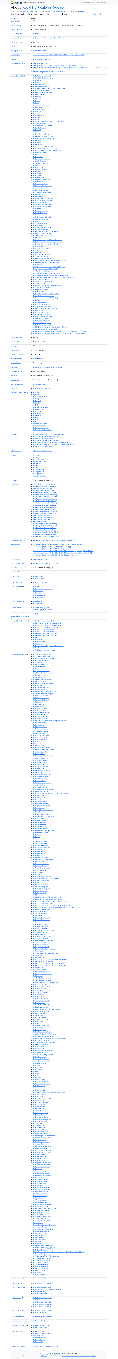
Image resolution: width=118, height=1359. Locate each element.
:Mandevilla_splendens (41, 920)
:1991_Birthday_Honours (42, 978)
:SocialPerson (38, 459)
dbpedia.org (81, 11)
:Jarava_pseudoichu (40, 945)
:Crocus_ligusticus (40, 855)
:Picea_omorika (39, 1090)
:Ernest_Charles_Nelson (41, 972)
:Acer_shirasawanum (41, 758)
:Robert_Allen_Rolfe (40, 229)
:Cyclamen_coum (39, 689)
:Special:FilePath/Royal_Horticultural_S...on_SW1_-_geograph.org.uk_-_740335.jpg (63, 551)
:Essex (36, 103)
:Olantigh (37, 1088)
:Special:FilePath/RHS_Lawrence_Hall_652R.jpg (52, 547)
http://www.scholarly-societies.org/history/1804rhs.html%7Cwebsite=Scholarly (58, 65)
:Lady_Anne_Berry (39, 252)
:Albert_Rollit (38, 1214)
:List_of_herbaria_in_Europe (43, 903)
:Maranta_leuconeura (41, 922)
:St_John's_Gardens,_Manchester (44, 1034)
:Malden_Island (39, 1086)
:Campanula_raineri (40, 1113)
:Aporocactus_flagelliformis (43, 1055)
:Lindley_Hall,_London (41, 219)
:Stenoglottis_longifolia (41, 990)
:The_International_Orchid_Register (45, 648)
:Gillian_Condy (38, 576)
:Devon (36, 101)
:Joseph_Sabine (39, 595)
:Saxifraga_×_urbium (40, 912)
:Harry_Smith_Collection (42, 314)
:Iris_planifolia (38, 1115)
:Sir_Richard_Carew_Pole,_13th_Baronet (47, 151)
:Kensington (38, 107)
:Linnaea (36, 837)
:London (36, 34)
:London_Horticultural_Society (44, 629)
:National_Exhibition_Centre (43, 136)
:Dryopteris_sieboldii (40, 1192)
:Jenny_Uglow (38, 997)
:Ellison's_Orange (39, 1154)
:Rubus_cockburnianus (41, 748)
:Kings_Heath (38, 725)
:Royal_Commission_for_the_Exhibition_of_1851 (49, 261)
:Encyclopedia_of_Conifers (42, 186)
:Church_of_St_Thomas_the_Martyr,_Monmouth (49, 721)
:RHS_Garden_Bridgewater (42, 92)
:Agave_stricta (38, 741)
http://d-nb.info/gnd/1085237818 (43, 515)
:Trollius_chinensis (40, 914)
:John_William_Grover (41, 928)
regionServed (17, 51)
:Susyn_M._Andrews (40, 992)
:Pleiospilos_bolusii (40, 891)
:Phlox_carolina (39, 882)
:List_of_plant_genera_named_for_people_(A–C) (49, 1038)
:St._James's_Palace (40, 302)
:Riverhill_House (39, 1003)
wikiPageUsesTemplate (20, 392)
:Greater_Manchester (41, 105)
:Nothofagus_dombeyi (41, 791)
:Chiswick (37, 99)
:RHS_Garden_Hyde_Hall (42, 217)
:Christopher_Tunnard (41, 582)
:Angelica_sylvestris (40, 752)
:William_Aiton (38, 178)
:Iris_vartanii (38, 1015)
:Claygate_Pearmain (40, 787)
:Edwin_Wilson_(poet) (41, 984)
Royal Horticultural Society (43, 7)
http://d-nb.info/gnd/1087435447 (43, 517)
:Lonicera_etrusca (39, 1096)
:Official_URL (38, 409)
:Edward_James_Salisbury (42, 1150)
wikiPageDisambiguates (20, 616)
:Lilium (36, 165)
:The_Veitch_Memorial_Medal (43, 296)
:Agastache (37, 1177)
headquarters (17, 354)
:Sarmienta (37, 1169)
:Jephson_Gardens (40, 1250)
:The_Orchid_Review (40, 256)
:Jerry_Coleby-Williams (41, 999)
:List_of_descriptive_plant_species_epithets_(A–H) (50, 959)
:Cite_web (37, 401)
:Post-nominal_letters (41, 90)
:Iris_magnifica (38, 704)
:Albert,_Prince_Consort (41, 288)
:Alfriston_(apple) (39, 1053)
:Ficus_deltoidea (39, 746)
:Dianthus (37, 171)
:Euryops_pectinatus (40, 1202)
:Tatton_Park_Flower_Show (42, 236)
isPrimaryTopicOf (18, 563)
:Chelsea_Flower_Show (41, 248)
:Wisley (36, 250)
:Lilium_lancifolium (40, 727)
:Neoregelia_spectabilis (41, 806)
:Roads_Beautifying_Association (44, 1005)
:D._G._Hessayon (39, 1183)
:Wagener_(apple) (39, 1200)
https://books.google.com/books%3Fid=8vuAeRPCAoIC (51, 72)
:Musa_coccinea (39, 1100)
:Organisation (38, 470)
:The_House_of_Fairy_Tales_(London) (46, 1256)
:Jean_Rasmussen (39, 1312)
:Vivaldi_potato (39, 1198)
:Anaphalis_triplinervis (41, 1231)
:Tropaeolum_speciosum (42, 1260)
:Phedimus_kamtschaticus (42, 1032)
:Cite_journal (38, 399)
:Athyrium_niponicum (41, 1019)
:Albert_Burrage (39, 578)
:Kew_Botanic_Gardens (41, 321)
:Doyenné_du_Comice (41, 700)
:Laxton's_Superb (39, 1233)
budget (15, 342)
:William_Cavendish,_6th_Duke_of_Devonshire (49, 88)
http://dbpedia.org (58, 11)
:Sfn (35, 422)
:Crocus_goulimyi (39, 853)
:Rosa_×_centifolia (40, 710)
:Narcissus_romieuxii (40, 1275)
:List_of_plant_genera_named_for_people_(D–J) (49, 963)
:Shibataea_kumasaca (41, 1173)
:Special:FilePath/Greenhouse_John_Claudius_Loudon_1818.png (57, 545)
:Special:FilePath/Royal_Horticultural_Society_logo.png (54, 555)
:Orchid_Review (39, 642)
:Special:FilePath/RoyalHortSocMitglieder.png (51, 549)
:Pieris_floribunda (39, 1156)
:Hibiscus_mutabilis (40, 723)
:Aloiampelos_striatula (41, 1011)
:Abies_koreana (39, 733)
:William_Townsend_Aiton (42, 180)
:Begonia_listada (39, 826)
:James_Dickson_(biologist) (42, 317)
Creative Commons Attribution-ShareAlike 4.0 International (79, 1356)
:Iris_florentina (38, 957)
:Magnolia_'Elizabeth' (41, 947)
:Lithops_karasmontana (41, 909)
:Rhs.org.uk (37, 644)
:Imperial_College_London (42, 126)
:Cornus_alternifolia (40, 696)
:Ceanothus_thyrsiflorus (42, 1134)
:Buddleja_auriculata (40, 1129)
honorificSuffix (19, 1287)
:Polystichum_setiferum (41, 1179)
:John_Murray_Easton (41, 1117)
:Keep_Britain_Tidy (40, 169)
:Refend (36, 417)
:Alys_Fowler (38, 572)
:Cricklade (37, 1078)
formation (15, 350)
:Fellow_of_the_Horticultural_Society (45, 627)
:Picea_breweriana (40, 779)
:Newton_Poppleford (41, 1142)
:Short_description (40, 424)
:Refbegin (37, 415)
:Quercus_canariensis (41, 708)
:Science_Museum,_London (43, 146)
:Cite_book (37, 392)
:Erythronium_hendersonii (42, 756)
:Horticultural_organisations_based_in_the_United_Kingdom (53, 277)
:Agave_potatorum (40, 739)
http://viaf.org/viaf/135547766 (42, 451)
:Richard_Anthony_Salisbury (43, 198)
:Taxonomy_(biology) (40, 163)
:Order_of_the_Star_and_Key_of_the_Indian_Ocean (50, 793)
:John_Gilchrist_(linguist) (42, 1204)
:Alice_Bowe (38, 872)
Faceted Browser (87, 3)
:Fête (35, 221)
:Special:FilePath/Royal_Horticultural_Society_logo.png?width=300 (58, 55)
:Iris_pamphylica (39, 667)
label (14, 480)
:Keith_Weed (38, 182)
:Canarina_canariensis (41, 716)
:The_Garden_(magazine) (42, 323)
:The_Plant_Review (40, 223)
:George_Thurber (39, 681)
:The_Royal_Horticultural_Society (44, 650)
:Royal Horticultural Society (44, 484)
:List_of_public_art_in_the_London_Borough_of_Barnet (51, 905)
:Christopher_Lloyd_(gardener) (44, 831)
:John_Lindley (38, 246)
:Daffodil (37, 300)
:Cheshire (37, 97)
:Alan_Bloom (38, 1212)
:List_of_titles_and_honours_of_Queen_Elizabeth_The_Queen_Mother (56, 907)
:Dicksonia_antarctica (41, 698)
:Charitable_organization (42, 59)
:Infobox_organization (41, 407)
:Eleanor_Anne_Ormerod (42, 1152)
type (14, 59)
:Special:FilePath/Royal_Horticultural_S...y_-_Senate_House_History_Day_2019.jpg (63, 553)
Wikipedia (44, 1356)
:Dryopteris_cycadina (41, 804)
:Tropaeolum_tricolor (41, 1262)
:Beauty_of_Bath (39, 754)
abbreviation (16, 21)
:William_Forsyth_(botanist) (43, 306)
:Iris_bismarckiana (40, 1013)
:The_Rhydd (38, 663)
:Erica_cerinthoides (40, 924)
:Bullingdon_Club (39, 762)
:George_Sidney (39, 1080)
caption (15, 346)
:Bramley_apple (39, 1127)
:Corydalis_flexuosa (40, 802)
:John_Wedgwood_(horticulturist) (44, 200)
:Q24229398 (39, 461)
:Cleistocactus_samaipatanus (43, 789)
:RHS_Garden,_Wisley (41, 279)
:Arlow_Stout (38, 188)
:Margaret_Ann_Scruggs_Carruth (44, 949)
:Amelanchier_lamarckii (41, 1061)
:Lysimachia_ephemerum (42, 1119)
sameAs (16, 451)
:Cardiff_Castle (38, 175)
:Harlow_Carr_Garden (41, 312)
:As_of (36, 395)
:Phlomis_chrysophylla (41, 880)
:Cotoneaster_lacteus (41, 1040)
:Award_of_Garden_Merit (42, 207)
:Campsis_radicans (40, 764)
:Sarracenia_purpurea (41, 1171)
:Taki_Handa (38, 951)
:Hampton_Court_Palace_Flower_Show (46, 294)
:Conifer (36, 117)
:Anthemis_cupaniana (41, 938)
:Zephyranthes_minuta (41, 1001)
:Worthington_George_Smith (43, 750)
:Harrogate (37, 132)
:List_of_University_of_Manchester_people (47, 897)
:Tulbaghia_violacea (40, 1264)
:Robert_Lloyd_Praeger (41, 1210)
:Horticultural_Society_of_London (45, 633)
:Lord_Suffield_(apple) (41, 660)
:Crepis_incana (38, 1046)
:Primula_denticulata (40, 1121)
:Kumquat (37, 835)
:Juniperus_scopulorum (41, 1082)
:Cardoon (37, 874)
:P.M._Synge (38, 310)
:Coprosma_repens (40, 841)
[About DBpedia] (16, 2)
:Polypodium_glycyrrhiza (42, 1187)
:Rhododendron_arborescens (43, 1246)
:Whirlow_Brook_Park (41, 665)
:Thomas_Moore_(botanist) (43, 656)
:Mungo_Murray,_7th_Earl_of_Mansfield (47, 1289)
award (16, 576)
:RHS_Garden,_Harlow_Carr (43, 325)
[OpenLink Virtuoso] (44, 1353)
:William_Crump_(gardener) (43, 936)
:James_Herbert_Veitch (41, 986)
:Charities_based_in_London (43, 271)
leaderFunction (17, 38)
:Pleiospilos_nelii (39, 893)
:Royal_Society (38, 111)
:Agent (36, 457)
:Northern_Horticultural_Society (44, 621)
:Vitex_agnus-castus (40, 731)
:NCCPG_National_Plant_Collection (45, 308)
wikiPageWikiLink (18, 76)
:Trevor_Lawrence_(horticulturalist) (45, 298)
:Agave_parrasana (40, 737)
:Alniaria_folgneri (39, 943)
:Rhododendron (39, 215)
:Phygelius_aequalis (40, 887)
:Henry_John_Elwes (40, 1327)
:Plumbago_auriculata (41, 729)
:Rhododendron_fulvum (42, 814)
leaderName (16, 359)
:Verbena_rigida (39, 1109)
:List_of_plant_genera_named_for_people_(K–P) (49, 965)
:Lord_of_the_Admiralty (41, 304)
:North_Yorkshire (39, 128)
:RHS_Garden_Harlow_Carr (42, 254)
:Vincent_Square (39, 115)
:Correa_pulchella (39, 849)
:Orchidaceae (38, 292)
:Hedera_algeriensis (40, 926)
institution (17, 587)
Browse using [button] (30, 3)
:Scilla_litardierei (39, 781)
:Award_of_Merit (39, 124)
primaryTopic (18, 1346)
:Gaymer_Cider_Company (42, 679)
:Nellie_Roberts (39, 934)
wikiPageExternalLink (19, 63)
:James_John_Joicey (40, 1294)
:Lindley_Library (39, 194)
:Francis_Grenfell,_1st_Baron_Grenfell (46, 244)
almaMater (17, 572)
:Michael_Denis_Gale (40, 1017)
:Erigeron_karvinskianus (42, 1163)
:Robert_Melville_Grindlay (42, 1317)
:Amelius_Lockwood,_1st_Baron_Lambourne (48, 122)
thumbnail (15, 55)
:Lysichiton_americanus (41, 777)
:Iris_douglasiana (39, 1239)
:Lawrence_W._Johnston (41, 1084)
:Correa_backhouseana (41, 847)
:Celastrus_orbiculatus (41, 719)
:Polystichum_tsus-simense (43, 810)
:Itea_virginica (38, 772)
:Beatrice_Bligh (39, 1292)
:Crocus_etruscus (39, 851)
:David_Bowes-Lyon (40, 184)
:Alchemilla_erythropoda (42, 1217)
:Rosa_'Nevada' (39, 818)
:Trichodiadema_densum (42, 868)
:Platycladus (38, 1244)
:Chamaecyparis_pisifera (42, 687)
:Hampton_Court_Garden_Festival (45, 1208)
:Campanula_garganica (41, 1131)
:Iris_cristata (38, 1237)
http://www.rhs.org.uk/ (40, 63)
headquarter (16, 34)
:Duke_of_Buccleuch (40, 196)
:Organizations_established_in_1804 (45, 269)
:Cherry (36, 1065)
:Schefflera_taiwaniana (41, 654)
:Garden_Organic (39, 677)
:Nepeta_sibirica (39, 808)
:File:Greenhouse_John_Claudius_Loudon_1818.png (50, 327)
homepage (16, 559)
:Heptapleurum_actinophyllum (44, 961)
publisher (17, 608)
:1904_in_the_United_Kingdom (44, 1042)
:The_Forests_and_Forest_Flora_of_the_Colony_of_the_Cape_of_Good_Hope (58, 1252)
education (17, 582)
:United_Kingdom (39, 51)
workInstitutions (19, 1325)
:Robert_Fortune (39, 593)
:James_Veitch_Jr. (39, 167)
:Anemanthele (38, 1144)
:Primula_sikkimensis (41, 812)
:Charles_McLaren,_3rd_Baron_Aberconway (48, 240)
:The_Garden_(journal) (41, 608)
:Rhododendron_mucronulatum (44, 692)
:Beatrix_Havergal (39, 820)
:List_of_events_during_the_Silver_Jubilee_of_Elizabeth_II (52, 901)
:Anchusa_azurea (39, 1094)
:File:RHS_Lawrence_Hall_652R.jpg (45, 329)
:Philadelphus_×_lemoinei (42, 876)
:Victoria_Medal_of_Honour (43, 227)
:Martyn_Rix (38, 591)
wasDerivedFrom (18, 540)
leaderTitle (16, 363)
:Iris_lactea (37, 916)
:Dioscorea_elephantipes (42, 1146)
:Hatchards (37, 209)
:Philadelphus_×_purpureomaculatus (46, 878)
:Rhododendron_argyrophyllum (44, 1248)
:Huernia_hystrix (39, 1030)
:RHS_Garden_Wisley (40, 211)
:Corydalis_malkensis (41, 1059)
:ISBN (35, 405)
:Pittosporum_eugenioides (42, 889)
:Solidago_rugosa (39, 1161)
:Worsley (37, 238)
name (14, 376)
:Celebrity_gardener (40, 1044)
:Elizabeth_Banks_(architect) (43, 78)
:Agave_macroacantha (41, 735)
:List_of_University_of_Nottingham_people (47, 899)
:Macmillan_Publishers (41, 134)
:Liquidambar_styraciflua (42, 775)
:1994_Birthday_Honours (42, 980)
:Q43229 (38, 463)
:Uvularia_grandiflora (41, 712)
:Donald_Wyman (39, 675)
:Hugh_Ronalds (39, 95)
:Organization (39, 476)
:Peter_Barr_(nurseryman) (42, 974)
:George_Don (38, 587)
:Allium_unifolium (39, 1219)
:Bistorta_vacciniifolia (41, 1026)
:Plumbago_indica (40, 1158)
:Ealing (36, 155)
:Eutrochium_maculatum (42, 1165)
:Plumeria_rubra (39, 795)
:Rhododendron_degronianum (44, 930)
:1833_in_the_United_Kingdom (44, 673)
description (16, 25)
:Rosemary (37, 799)
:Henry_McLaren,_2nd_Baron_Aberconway (47, 242)
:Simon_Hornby (39, 283)
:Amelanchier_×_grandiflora (43, 1229)
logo (14, 367)
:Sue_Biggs (37, 265)
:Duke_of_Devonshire (41, 86)
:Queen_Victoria (39, 109)
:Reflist (36, 419)
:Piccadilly (37, 130)
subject (14, 434)
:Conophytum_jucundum (42, 839)
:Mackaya (37, 1273)
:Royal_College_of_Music (42, 159)
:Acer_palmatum (39, 714)
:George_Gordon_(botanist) (43, 589)
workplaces (18, 1331)
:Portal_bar (37, 411)
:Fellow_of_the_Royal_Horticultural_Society (48, 623)
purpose (15, 46)
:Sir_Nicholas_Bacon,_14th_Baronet (45, 148)
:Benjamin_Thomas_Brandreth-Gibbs (46, 263)
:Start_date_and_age (40, 426)
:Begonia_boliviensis (40, 822)
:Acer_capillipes (39, 785)
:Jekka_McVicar (39, 995)
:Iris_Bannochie (39, 1235)
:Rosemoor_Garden (40, 319)
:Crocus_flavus (38, 768)
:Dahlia (36, 119)
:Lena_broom (38, 1021)
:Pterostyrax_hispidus (41, 1190)
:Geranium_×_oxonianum (42, 1028)
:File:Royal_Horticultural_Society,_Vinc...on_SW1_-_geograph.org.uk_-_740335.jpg (60, 331)
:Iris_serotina (38, 976)
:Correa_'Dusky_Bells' (41, 845)
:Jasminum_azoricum (41, 864)
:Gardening (37, 140)
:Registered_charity (40, 290)
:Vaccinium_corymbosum (42, 783)
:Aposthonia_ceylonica (41, 671)
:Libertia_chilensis (39, 1271)
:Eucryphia (37, 702)
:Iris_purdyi (37, 1241)
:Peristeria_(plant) (39, 1104)
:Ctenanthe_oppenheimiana (43, 860)
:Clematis (37, 142)
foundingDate (17, 29)
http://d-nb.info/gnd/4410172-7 (43, 522)
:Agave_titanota (39, 743)
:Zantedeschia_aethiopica (42, 1175)
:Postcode (37, 413)
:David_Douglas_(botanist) (42, 1325)
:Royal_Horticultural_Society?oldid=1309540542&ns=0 (54, 540)
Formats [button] (42, 3)
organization (18, 1310)
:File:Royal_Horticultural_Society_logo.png (47, 285)
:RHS (35, 614)
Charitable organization (30, 11)
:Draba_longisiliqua (40, 1148)
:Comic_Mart (38, 955)
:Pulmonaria (38, 706)
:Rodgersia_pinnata (40, 1007)
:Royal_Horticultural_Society (43, 281)
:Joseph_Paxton (39, 225)
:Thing (36, 455)
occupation (17, 601)
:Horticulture (38, 157)
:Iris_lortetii (37, 895)
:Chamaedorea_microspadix (43, 1138)
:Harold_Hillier (38, 1048)
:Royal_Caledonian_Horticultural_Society (47, 1009)
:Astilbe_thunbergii (40, 1111)
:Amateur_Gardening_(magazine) (44, 1225)
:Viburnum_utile (39, 1125)
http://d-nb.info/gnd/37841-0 (42, 519)
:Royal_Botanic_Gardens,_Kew (43, 138)
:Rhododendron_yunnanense (43, 816)
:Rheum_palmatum (40, 797)
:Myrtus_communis (40, 988)
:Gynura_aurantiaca (40, 1268)
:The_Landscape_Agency (42, 1258)
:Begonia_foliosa (39, 824)
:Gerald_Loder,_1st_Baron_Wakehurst (46, 231)
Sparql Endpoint (101, 3)
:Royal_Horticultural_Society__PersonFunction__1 (50, 38)
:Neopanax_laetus (40, 1063)
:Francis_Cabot (38, 862)
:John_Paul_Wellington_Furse (43, 658)
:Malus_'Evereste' (39, 1185)
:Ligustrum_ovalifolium (41, 1167)
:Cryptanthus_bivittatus (41, 858)
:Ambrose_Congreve (40, 1227)
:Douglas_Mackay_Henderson (43, 1051)
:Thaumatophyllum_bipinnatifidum (45, 953)
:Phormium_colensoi (40, 885)
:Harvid (36, 403)
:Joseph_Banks (38, 173)
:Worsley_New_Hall (40, 202)
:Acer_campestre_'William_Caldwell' (45, 982)
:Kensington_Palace (40, 190)
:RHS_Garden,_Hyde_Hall (42, 76)
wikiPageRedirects (20, 621)
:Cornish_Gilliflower (40, 843)
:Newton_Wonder (39, 1057)
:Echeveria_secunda (40, 1266)
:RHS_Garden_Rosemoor (42, 258)
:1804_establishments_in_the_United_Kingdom (49, 267)
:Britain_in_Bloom (39, 153)
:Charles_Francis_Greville (42, 234)
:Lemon (36, 1071)
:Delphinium (38, 144)
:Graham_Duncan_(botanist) (43, 941)
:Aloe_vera (37, 685)
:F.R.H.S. (36, 638)
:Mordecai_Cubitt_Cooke (42, 1098)
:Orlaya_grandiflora (40, 1102)
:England (37, 80)
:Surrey (36, 113)
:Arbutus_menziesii (40, 760)
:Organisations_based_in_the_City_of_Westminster (50, 275)
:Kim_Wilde (37, 1069)
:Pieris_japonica (39, 1107)
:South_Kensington (40, 161)
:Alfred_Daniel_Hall (40, 870)
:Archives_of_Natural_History (43, 205)
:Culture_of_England (40, 1181)
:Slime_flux (37, 1123)
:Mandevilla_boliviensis (41, 918)
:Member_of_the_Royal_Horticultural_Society (48, 646)
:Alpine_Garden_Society (41, 1221)
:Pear (35, 1075)
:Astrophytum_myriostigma (43, 694)
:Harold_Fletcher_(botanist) (43, 683)
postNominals (18, 1317)
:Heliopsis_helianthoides (42, 770)
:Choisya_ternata (39, 1140)
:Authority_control (40, 397)
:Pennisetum (38, 968)
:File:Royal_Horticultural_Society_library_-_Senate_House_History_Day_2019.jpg (59, 333)
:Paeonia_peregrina (40, 1206)
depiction (15, 545)
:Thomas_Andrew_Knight (42, 192)
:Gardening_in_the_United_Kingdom (46, 273)
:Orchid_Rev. (38, 640)
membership (16, 42)
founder (17, 1283)
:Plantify (36, 1024)
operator (17, 1298)
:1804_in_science (39, 970)
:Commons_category (40, 428)
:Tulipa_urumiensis (40, 1196)
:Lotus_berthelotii (39, 866)
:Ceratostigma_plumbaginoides (44, 1136)
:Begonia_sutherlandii (41, 829)
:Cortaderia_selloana (40, 766)
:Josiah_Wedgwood (40, 213)
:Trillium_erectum (39, 1194)
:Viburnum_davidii (40, 932)
